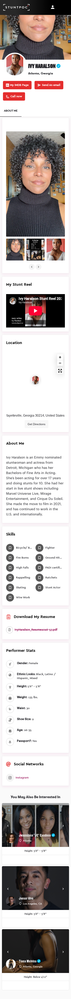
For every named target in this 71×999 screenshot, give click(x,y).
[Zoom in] (60, 357)
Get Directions (36, 424)
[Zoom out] (60, 363)
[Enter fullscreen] (60, 371)
